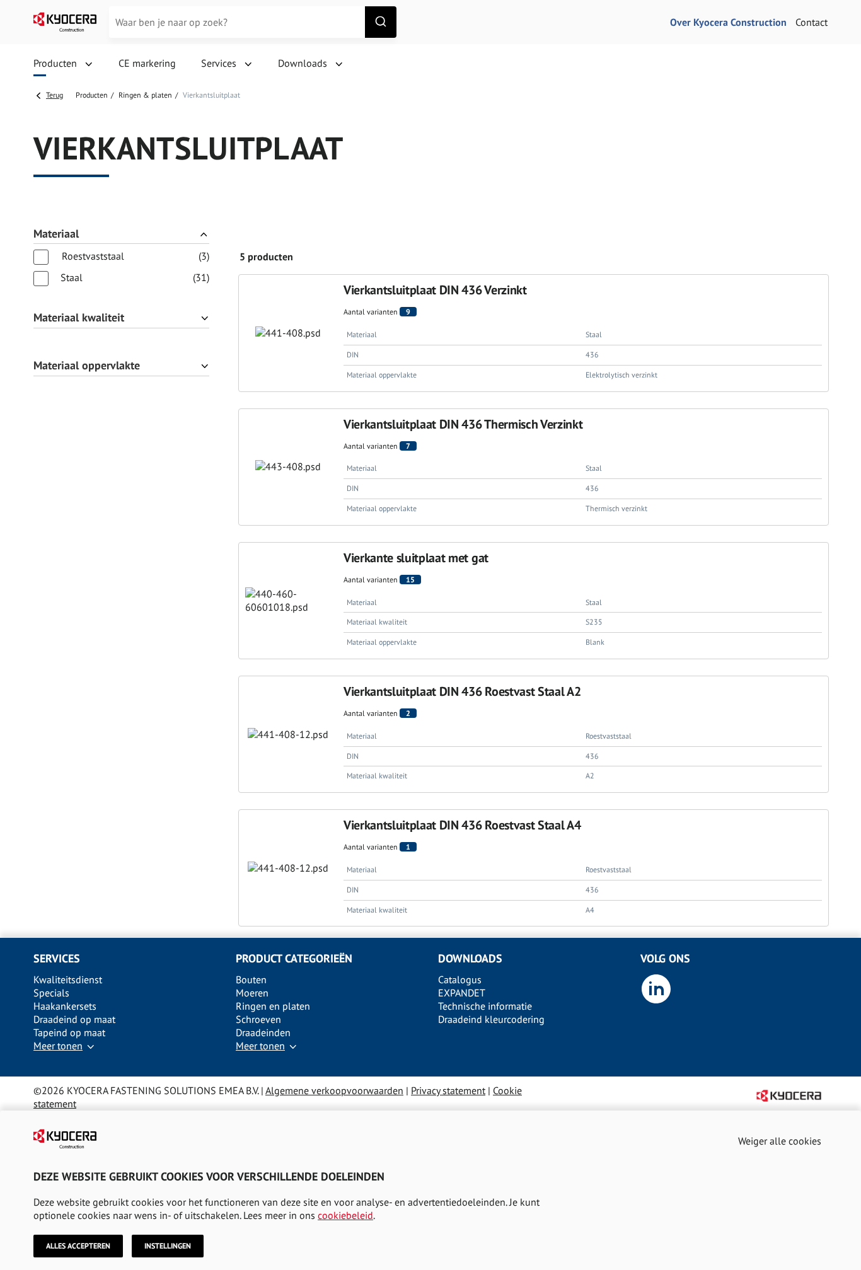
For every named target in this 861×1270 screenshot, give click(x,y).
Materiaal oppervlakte (86, 365)
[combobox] (252, 22)
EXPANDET (461, 992)
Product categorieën (294, 958)
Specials (51, 992)
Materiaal (56, 234)
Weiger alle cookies (779, 1140)
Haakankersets (64, 1006)
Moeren (252, 992)
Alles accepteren (78, 1245)
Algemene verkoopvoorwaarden (334, 1090)
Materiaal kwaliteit (78, 318)
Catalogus (460, 979)
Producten (92, 95)
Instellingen (167, 1245)
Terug (54, 95)
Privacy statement (448, 1090)
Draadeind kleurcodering (491, 1019)
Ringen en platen (273, 1006)
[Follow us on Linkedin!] (656, 1001)
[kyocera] (64, 22)
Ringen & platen (145, 95)
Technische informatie (485, 1006)
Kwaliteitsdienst (67, 979)
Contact (811, 22)
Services (56, 958)
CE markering (147, 63)
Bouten (251, 979)
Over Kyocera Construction (728, 22)
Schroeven (258, 1019)
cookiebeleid (345, 1215)
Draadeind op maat (74, 1019)
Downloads (470, 958)
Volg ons (665, 958)
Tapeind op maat (69, 1032)
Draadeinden (263, 1032)
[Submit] (380, 22)
